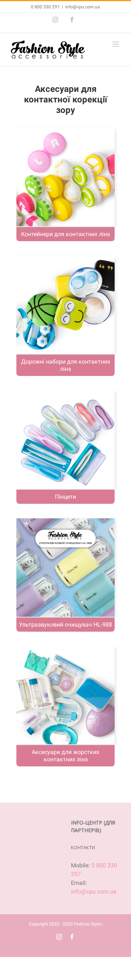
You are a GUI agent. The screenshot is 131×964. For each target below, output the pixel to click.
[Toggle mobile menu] (116, 44)
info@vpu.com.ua (82, 6)
